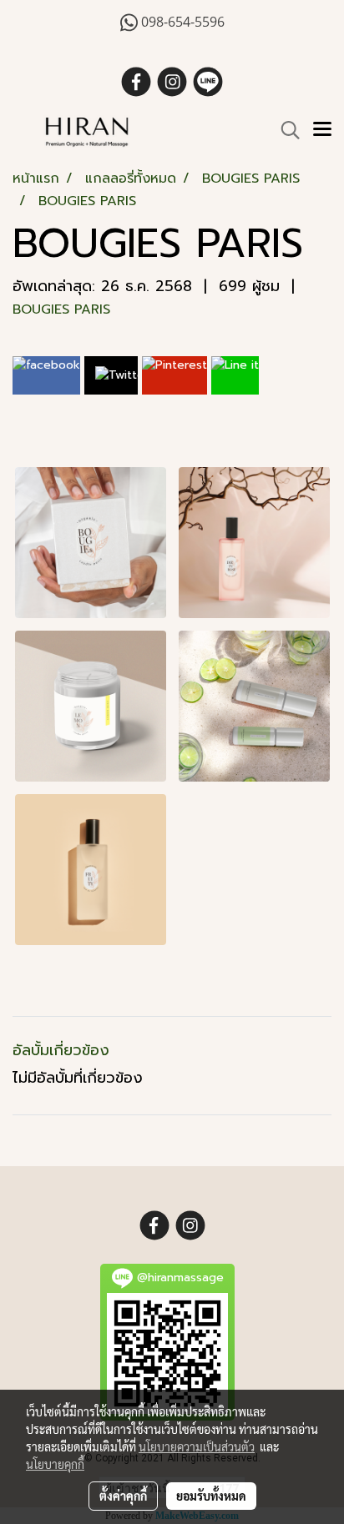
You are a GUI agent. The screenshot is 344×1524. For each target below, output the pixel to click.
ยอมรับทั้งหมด (211, 1495)
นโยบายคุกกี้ (55, 1463)
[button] (284, 130)
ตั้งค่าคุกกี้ (123, 1495)
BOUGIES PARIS (61, 309)
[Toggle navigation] (322, 130)
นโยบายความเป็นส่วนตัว (197, 1446)
